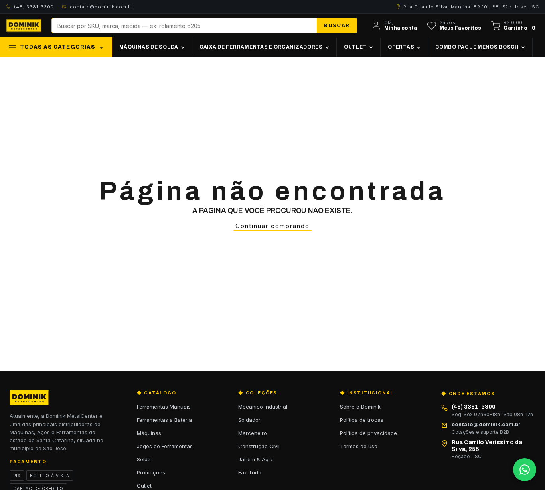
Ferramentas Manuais (164, 406)
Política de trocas (361, 420)
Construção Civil (259, 446)
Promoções (151, 472)
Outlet (144, 485)
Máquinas (149, 433)
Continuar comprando (272, 226)
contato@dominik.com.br (101, 7)
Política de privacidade (368, 433)
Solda (144, 459)
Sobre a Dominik (360, 406)
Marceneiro (252, 433)
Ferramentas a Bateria (164, 420)
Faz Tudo (249, 472)
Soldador (249, 420)
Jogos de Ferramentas (165, 446)
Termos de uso (358, 446)
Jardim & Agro (256, 459)
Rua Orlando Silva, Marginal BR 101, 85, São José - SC (471, 7)
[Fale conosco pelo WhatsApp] (524, 469)
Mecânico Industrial (262, 406)
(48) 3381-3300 (34, 7)
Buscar (337, 25)
